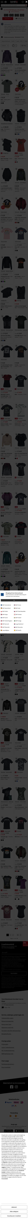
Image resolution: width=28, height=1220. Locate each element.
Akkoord (14, 1207)
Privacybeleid (5, 1178)
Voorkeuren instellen (14, 1216)
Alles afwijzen (14, 1211)
